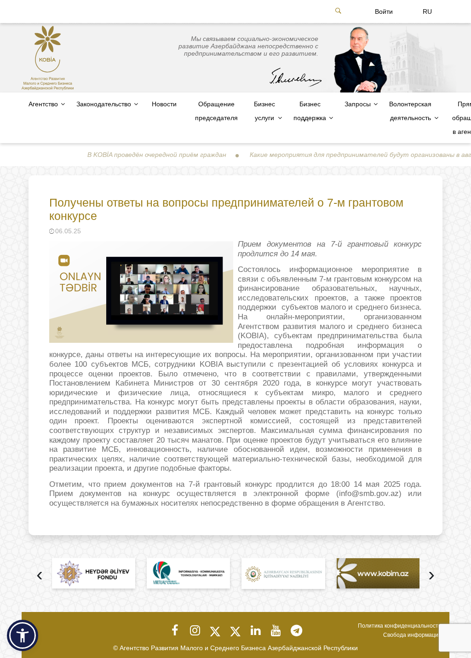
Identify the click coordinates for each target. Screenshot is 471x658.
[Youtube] (276, 630)
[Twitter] (215, 630)
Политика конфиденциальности (400, 626)
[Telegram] (296, 630)
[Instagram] (195, 630)
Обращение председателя (216, 110)
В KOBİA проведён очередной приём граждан (138, 154)
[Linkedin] (256, 630)
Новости (164, 104)
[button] (22, 635)
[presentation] (39, 575)
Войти (384, 11)
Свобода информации (412, 635)
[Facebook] (175, 630)
